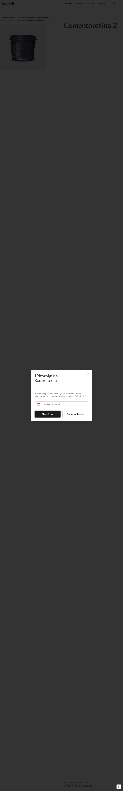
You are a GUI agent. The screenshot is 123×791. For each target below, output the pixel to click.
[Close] (88, 374)
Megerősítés (47, 414)
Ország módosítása (75, 414)
